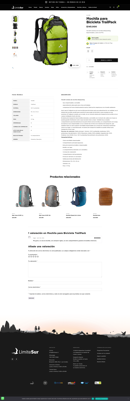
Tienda (35, 7)
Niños (57, 7)
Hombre (47, 7)
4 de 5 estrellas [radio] (35, 256)
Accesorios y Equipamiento (68, 7)
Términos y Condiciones (101, 398)
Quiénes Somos (101, 359)
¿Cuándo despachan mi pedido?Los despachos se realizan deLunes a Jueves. (82, 352)
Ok (93, 398)
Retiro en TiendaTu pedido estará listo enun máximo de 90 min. (80, 365)
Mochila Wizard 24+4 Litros (73, 215)
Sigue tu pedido (101, 356)
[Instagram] (12, 359)
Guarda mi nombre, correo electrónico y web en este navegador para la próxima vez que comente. (59, 294)
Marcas (41, 7)
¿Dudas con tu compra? (103, 353)
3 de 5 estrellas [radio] (33, 256)
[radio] (88, 51)
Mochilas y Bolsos (81, 7)
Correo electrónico (34, 287)
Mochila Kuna (96, 215)
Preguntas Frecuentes (103, 350)
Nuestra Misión (101, 361)
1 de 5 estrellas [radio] (29, 256)
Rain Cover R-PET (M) (44, 215)
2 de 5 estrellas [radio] (31, 256)
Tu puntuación (33, 254)
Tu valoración (32, 261)
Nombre (31, 280)
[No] (128, 398)
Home (30, 7)
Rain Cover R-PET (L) (17, 215)
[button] (15, 68)
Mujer (52, 7)
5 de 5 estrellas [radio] (38, 256)
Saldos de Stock (92, 7)
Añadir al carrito (106, 60)
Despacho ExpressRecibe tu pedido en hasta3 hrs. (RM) (80, 359)
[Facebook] (16, 359)
